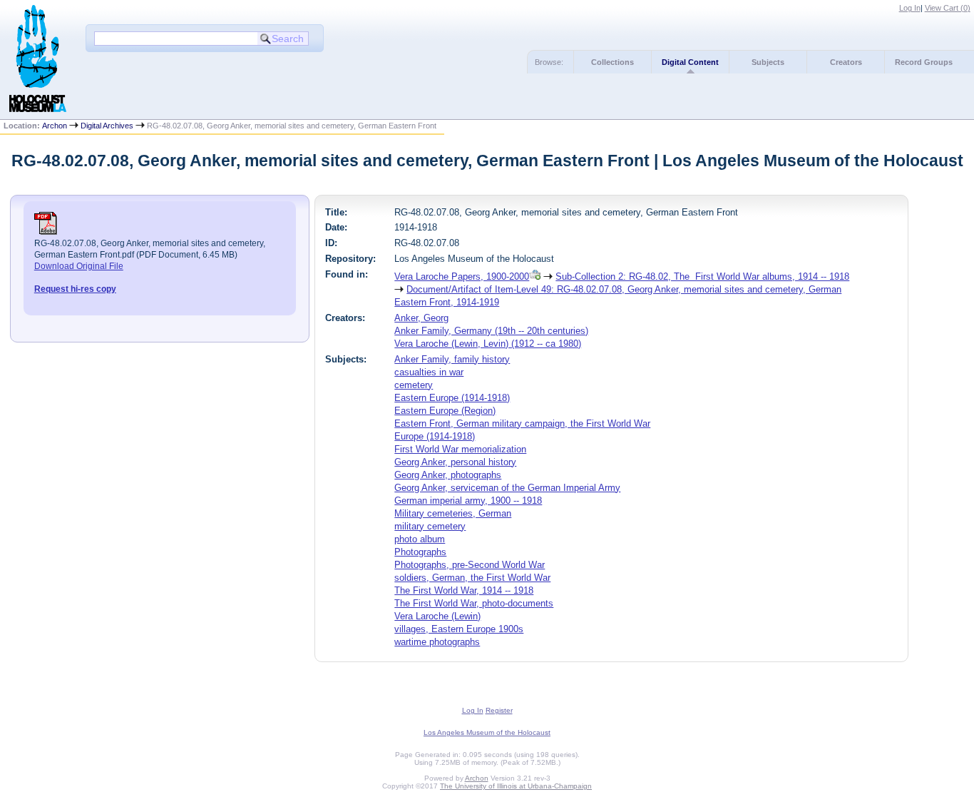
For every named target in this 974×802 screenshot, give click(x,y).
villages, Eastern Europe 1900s (458, 629)
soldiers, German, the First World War (472, 577)
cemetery (413, 385)
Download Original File (78, 266)
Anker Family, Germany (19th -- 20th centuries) (491, 330)
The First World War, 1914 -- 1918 (463, 590)
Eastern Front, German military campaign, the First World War (522, 423)
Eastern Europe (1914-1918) (452, 397)
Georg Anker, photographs (447, 474)
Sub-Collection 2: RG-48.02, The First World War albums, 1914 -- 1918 (702, 276)
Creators (846, 62)
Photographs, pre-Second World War (469, 564)
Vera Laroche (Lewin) (437, 616)
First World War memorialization (460, 449)
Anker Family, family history (452, 359)
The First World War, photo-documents (473, 603)
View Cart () (947, 8)
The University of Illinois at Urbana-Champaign (516, 786)
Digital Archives (107, 125)
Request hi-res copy (75, 289)
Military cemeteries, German (452, 513)
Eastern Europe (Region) (445, 410)
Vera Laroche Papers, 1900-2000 (461, 276)
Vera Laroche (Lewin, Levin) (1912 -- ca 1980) (487, 343)
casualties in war (428, 372)
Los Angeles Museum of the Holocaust (487, 732)
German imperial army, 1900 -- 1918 (468, 500)
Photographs (420, 552)
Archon (54, 125)
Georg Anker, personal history (455, 462)
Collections (612, 62)
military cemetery (430, 526)
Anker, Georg (421, 318)
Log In (910, 8)
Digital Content (690, 62)
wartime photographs (437, 641)
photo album (419, 539)
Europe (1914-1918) (434, 436)
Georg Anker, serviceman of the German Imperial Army (507, 487)
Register (499, 710)
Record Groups (924, 62)
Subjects (768, 62)
